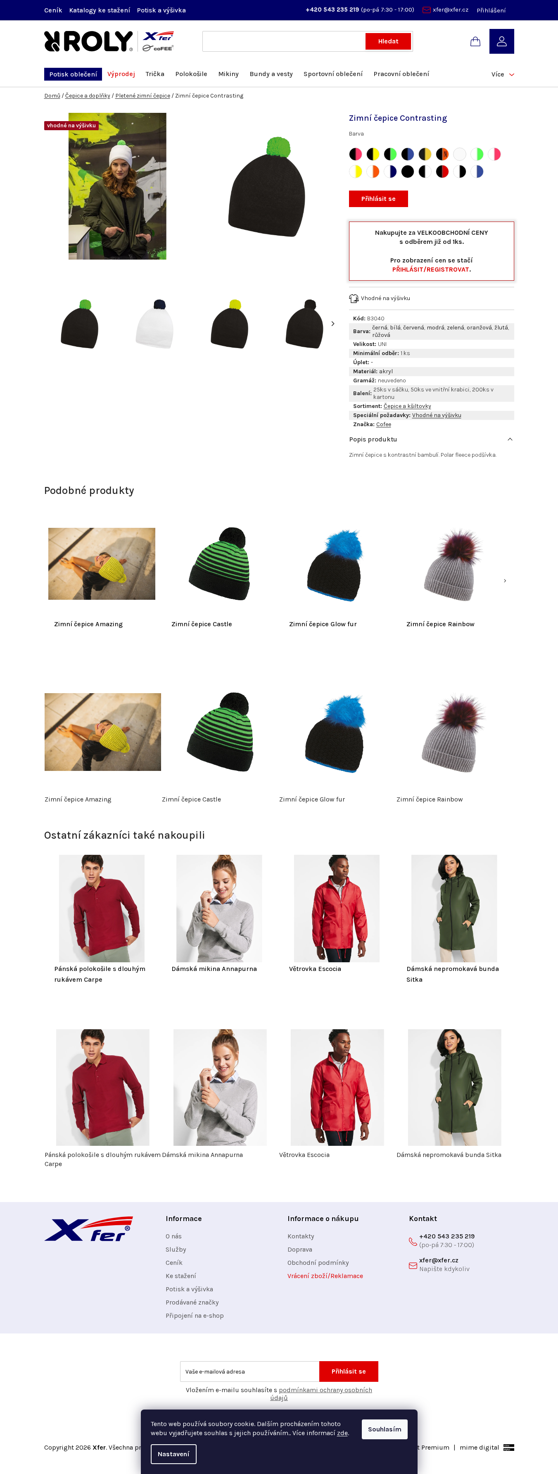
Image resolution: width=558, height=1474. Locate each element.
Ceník (53, 10)
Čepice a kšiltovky (407, 406)
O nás (174, 1236)
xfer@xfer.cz (450, 9)
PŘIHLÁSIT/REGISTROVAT (430, 269)
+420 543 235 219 (333, 9)
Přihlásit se (378, 199)
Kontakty (300, 1236)
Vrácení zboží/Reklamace (325, 1276)
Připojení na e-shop (195, 1315)
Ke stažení (181, 1276)
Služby (176, 1249)
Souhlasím (384, 1429)
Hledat (388, 41)
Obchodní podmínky (318, 1262)
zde (342, 1433)
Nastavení (174, 1454)
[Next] (332, 324)
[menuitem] (73, 74)
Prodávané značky (192, 1302)
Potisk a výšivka (161, 10)
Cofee (383, 424)
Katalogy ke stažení (99, 10)
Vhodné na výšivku (436, 415)
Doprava (299, 1249)
